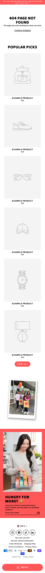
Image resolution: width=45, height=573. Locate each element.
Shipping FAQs (30, 544)
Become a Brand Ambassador (22, 541)
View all (22, 364)
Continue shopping (22, 30)
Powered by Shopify (28, 556)
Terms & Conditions (16, 547)
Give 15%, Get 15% (22, 538)
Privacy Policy (31, 547)
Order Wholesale (15, 544)
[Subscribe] (38, 513)
